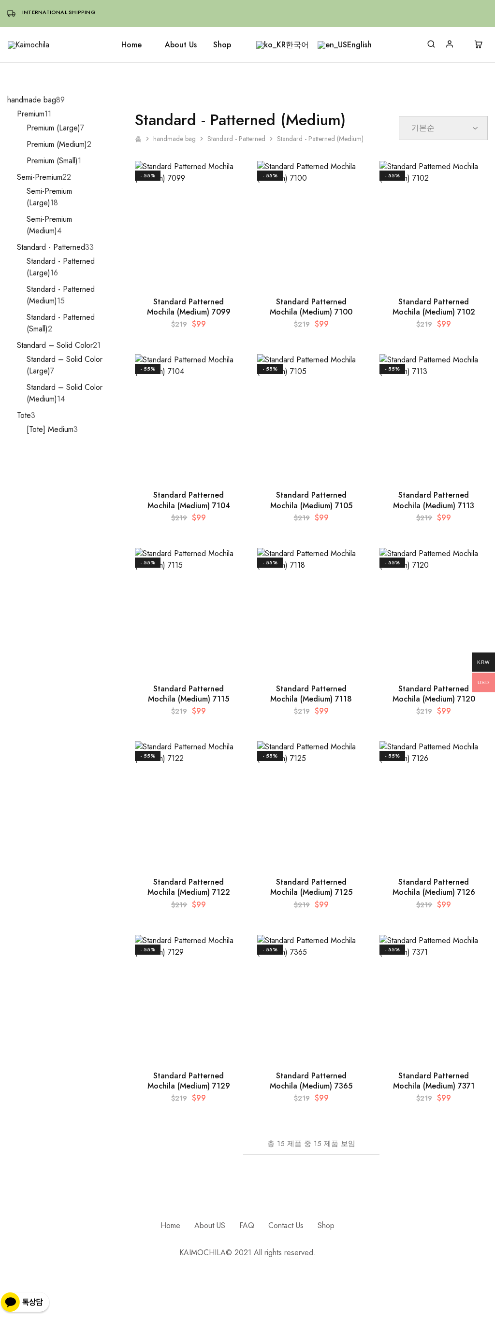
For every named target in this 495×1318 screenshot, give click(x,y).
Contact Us (286, 1225)
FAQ (246, 1225)
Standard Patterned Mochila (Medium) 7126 (434, 887)
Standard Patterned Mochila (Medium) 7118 (311, 693)
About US (209, 1225)
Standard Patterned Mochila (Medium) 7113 (433, 500)
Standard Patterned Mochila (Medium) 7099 (189, 306)
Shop (222, 45)
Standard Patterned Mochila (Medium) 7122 (188, 887)
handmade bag (174, 138)
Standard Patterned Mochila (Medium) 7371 (434, 1080)
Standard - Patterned (236, 138)
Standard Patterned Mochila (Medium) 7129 (188, 1080)
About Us (181, 45)
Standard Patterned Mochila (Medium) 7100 (311, 306)
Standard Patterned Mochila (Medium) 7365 (311, 1080)
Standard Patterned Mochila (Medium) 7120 (434, 693)
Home (131, 45)
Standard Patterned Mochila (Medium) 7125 (311, 887)
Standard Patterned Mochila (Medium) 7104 (188, 500)
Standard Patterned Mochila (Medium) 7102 (434, 306)
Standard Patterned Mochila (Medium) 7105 (311, 500)
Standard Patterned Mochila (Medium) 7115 (188, 693)
